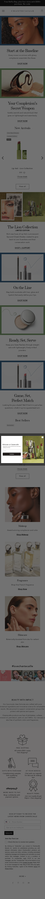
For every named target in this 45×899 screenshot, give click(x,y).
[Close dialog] (42, 437)
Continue (12, 454)
